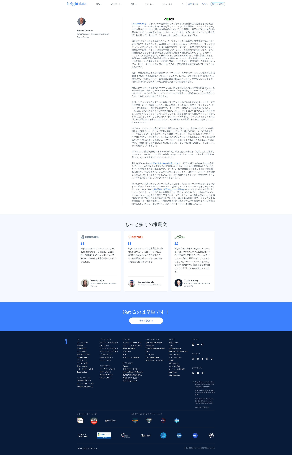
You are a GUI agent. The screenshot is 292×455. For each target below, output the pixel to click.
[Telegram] (202, 373)
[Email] (198, 373)
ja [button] (182, 4)
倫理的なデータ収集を (173, 189)
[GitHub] (202, 344)
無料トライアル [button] (217, 4)
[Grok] (211, 359)
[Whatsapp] (193, 373)
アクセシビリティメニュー (87, 448)
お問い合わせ (193, 4)
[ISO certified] (179, 435)
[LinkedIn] (193, 344)
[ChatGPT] (193, 359)
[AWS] (80, 420)
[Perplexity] (198, 359)
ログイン (205, 4)
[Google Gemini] (202, 359)
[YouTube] (198, 344)
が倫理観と (158, 189)
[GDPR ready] (195, 435)
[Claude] (207, 359)
